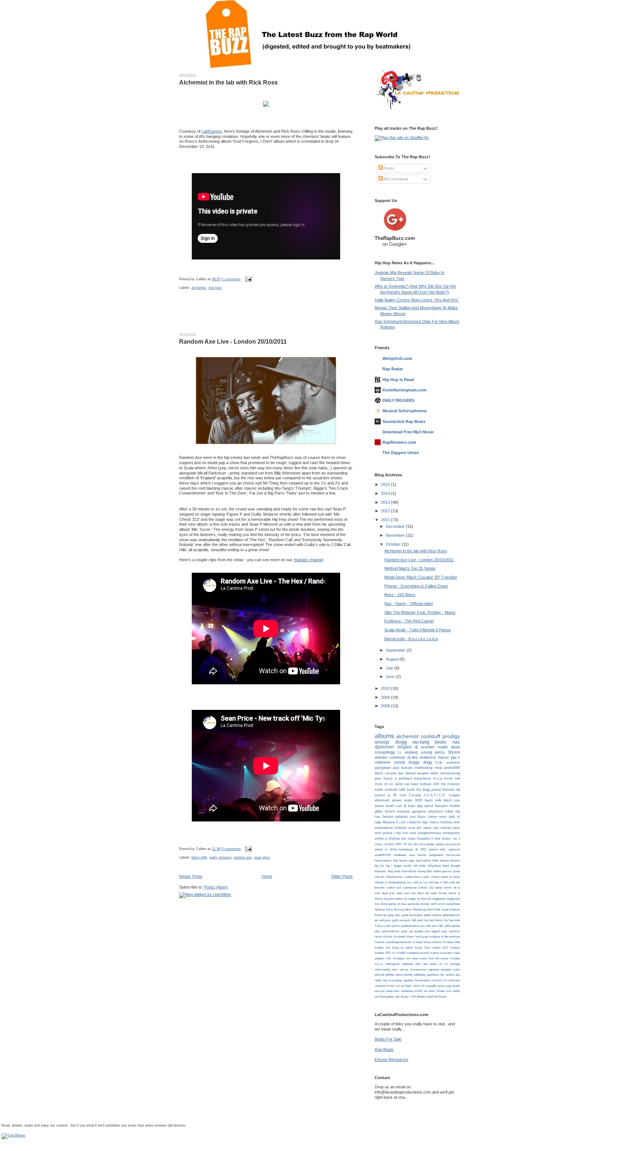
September (396, 650)
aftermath (382, 800)
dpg (420, 806)
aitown (397, 800)
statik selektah (386, 789)
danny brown (443, 887)
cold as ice (420, 882)
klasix (410, 936)
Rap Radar (392, 369)
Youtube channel (308, 560)
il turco (379, 925)
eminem (453, 762)
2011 (386, 519)
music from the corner (434, 958)
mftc (388, 958)
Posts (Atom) (216, 887)
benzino (455, 860)
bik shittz (420, 865)
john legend (432, 931)
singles (404, 747)
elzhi (434, 904)
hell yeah (417, 920)
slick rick (419, 986)
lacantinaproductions (398, 942)
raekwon (382, 762)
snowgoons (451, 833)
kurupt (406, 767)
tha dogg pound (428, 789)
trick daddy (453, 991)
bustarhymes (394, 877)
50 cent (399, 795)
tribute (440, 991)
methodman (384, 828)
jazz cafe (425, 925)
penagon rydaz (450, 969)
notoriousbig (382, 969)
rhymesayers (422, 980)
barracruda (453, 855)
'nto (455, 838)
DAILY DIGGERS (398, 400)
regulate (408, 980)
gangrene (419, 811)
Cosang (415, 795)
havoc (443, 757)
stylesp (394, 838)
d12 (431, 887)
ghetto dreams (432, 915)
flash (430, 909)
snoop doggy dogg (413, 762)
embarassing (450, 773)
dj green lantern (393, 898)
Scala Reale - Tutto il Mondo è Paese (417, 630)
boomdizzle (409, 871)
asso (412, 855)
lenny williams (433, 942)
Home (267, 876)
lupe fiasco (430, 822)
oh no (388, 784)
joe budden (416, 931)
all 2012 (420, 849)
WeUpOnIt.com (397, 358)
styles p (381, 838)
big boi (379, 865)
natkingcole (392, 964)
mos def (414, 828)
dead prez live (406, 893)
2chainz (389, 844)
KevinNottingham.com (404, 390)
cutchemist (410, 887)
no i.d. (443, 964)
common (397, 757)
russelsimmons (384, 986)
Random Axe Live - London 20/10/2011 (233, 341)
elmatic (425, 904)
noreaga (455, 964)
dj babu (409, 806)
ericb (441, 904)
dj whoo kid (424, 898)
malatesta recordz (418, 953)
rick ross (215, 288)
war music (443, 838)
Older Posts (342, 876)
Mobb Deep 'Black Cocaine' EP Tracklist (420, 577)
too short (429, 991)
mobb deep (449, 747)
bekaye (444, 860)
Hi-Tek (408, 844)
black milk (199, 857)
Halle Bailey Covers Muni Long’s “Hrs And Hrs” (417, 300)
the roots (408, 838)
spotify (456, 986)
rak (442, 974)
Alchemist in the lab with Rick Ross (228, 82)
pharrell (379, 974)
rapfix (378, 980)
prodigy (451, 736)
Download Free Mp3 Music (408, 432)
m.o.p (437, 778)
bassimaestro (383, 860)
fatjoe (408, 909)
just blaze (418, 816)
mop (438, 767)
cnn (409, 882)
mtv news (412, 958)
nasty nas (431, 828)
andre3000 (452, 768)
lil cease (448, 942)
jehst (404, 931)
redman (425, 784)
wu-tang (420, 742)
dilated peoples (417, 773)
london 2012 (440, 947)
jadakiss (401, 816)
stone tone (392, 991)
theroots (448, 789)
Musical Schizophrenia (404, 411)
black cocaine (386, 773)
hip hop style (452, 920)
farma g (399, 909)
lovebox (455, 947)
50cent (454, 752)
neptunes (407, 964)
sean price (262, 857)
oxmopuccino (418, 969)
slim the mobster (446, 784)
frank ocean (441, 909)
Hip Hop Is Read (398, 379)
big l (389, 865)
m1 (394, 953)
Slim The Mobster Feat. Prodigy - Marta (419, 612)
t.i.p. (439, 762)
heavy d (390, 778)
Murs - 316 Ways (399, 594)
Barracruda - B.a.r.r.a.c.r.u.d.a (411, 638)
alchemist (198, 288)
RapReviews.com (399, 442)
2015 (386, 484)
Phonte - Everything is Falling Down (416, 586)
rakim (399, 784)
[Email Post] (247, 279)
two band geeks (384, 996)
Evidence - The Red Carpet (409, 621)
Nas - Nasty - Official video (408, 603)
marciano (446, 953)
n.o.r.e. (379, 964)
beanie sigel (406, 860)
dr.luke (402, 904)
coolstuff (430, 736)
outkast (446, 828)
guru (378, 778)
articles (381, 757)
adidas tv (381, 849)
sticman (380, 991)
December (396, 526)
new (418, 964)
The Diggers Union (400, 452)
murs (378, 784)
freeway (455, 909)
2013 (386, 502)
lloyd (427, 947)
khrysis (387, 936)
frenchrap (381, 915)
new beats (430, 964)
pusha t (389, 833)
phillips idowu (393, 974)
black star (452, 800)
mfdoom (400, 828)
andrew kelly (437, 849)
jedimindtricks (391, 931)
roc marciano (451, 980)
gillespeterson (451, 915)
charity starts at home (445, 877)
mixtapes (398, 958)
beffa (435, 860)
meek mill (452, 778)
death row (394, 806)
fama (389, 909)
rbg (385, 980)
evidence (428, 757)
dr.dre (412, 757)
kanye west (437, 816)
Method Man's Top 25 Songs (409, 568)
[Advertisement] (266, 315)
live (388, 947)
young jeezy (433, 752)
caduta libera (412, 877)
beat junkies (423, 860)
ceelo (426, 877)
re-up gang (394, 980)
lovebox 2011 (383, 953)
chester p (381, 882)
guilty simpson (220, 857)
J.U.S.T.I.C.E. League (442, 795)
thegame (423, 838)
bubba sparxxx (442, 871)
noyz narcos (400, 969)
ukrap (404, 996)
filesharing (419, 909)
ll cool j (401, 822)
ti (432, 838)
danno (379, 806)
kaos (444, 931)
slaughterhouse (429, 833)
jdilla (448, 925)
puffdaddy (419, 974)
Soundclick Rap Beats (403, 421)
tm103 (418, 991)
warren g (382, 795)
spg (448, 986)
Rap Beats (384, 1049)
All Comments (395, 179)
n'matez (455, 958)
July (390, 668)
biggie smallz (403, 865)
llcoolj (418, 947)
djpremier (384, 747)
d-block (422, 887)
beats (441, 742)
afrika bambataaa (401, 849)
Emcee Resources (391, 1059)
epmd (428, 806)
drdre (434, 773)
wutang (411, 752)
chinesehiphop (397, 882)
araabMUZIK (383, 855)
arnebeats (400, 855)
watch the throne (436, 996)
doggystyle (439, 898)
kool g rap (421, 936)
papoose (433, 969)
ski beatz (406, 986)
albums (384, 736)
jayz (396, 767)
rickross (437, 980)
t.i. (400, 752)
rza (397, 986)
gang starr (394, 915)
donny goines (388, 904)
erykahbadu (453, 904)
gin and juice (383, 920)
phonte (408, 974)
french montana (397, 811)
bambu (422, 855)
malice (434, 953)
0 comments (231, 279)
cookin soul (394, 887)
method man (450, 822)
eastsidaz (414, 904)
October (394, 544)
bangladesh (436, 855)
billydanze (434, 865)
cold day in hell (437, 882)
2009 (386, 697)
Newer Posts (191, 876)
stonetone (407, 991)
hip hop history (433, 920)
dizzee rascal (447, 893)
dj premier (425, 747)
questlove (432, 974)
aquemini (454, 849)
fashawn (441, 806)
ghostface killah (441, 811)
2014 (386, 493)
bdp (395, 860)
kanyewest (422, 778)
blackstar (380, 871)
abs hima (419, 844)
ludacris (415, 822)
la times (380, 942)
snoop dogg (391, 742)
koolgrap (434, 936)
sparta (441, 986)
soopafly (431, 986)
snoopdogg (385, 752)
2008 (386, 706)
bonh (397, 871)
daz (401, 773)
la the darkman (450, 936)
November (396, 535)
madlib (401, 953)
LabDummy (211, 131)
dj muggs (410, 898)
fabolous (380, 909)
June (391, 676)
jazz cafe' (438, 925)
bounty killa (425, 871)
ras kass (411, 784)
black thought (451, 865)
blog (390, 871)
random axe (243, 857)
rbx (398, 833)
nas (456, 742)
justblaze (405, 778)
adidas (430, 844)
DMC (398, 844)
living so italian (402, 947)
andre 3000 (413, 800)
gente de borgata (412, 915)
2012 (386, 511)
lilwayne (389, 822)
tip (458, 789)
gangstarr (383, 767)
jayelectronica (409, 925)
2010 (386, 688)
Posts (388, 168)
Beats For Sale (388, 1039)
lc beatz (418, 942)
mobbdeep (423, 767)
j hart (387, 925)
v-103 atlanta (417, 996)
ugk (397, 996)
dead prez (388, 893)
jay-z (455, 757)
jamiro (396, 925)
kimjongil (399, 936)
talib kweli (407, 789)
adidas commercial (448, 844)
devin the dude (427, 893)
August (393, 659)
